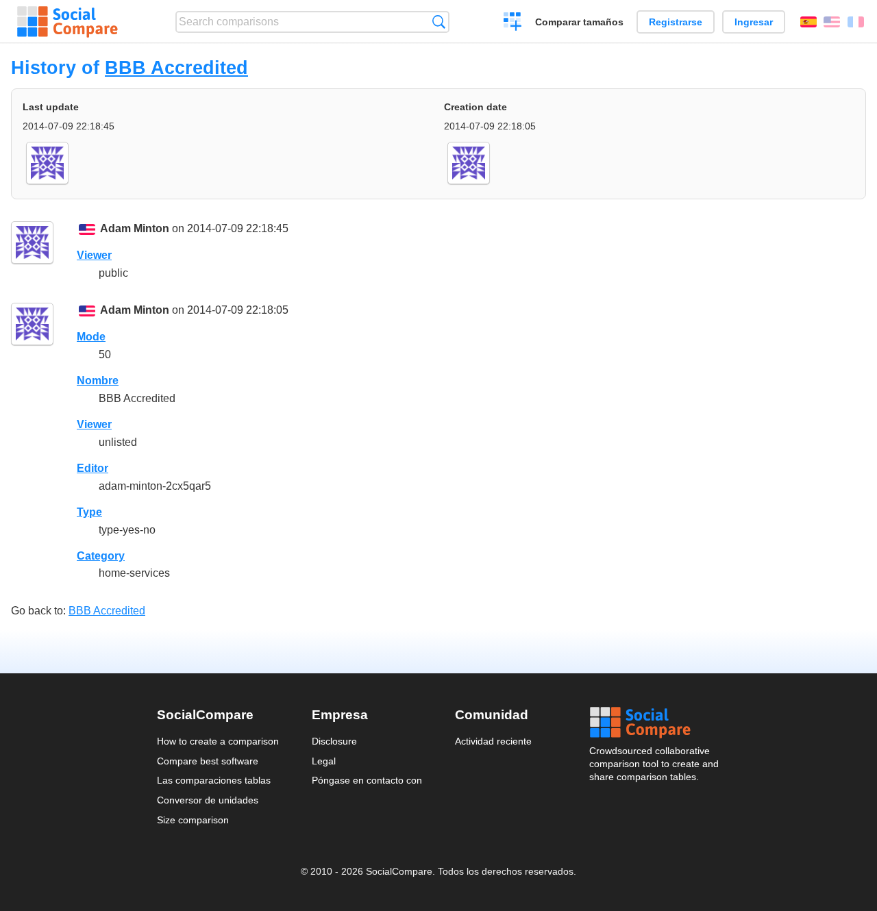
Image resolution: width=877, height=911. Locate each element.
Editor (92, 468)
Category (101, 556)
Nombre (98, 380)
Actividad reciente (493, 741)
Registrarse (675, 21)
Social (655, 722)
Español (808, 21)
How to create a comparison (218, 741)
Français (856, 21)
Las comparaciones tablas (214, 780)
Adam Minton (134, 228)
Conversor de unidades (207, 800)
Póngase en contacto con (367, 780)
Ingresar (753, 21)
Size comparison (193, 819)
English (832, 21)
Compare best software (207, 761)
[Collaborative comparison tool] (67, 22)
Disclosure (334, 741)
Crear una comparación (513, 23)
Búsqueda (438, 21)
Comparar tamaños (579, 21)
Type (89, 512)
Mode (91, 336)
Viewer (94, 255)
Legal (324, 761)
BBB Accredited (176, 67)
